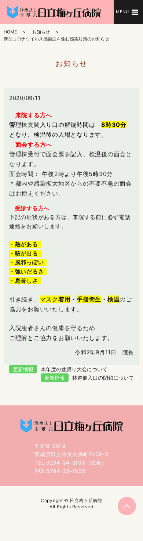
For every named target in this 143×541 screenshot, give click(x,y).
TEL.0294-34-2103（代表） (70, 462)
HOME (10, 32)
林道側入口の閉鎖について (103, 378)
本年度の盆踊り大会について (74, 369)
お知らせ (41, 32)
